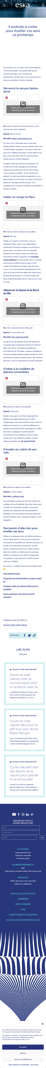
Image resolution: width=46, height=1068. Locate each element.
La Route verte (18, 497)
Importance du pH (23, 853)
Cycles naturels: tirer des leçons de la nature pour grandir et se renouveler (24, 773)
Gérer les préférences (23, 1059)
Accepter (23, 1047)
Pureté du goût (23, 858)
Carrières (23, 899)
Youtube (14, 815)
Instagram (23, 815)
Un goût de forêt (28, 441)
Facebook (18, 815)
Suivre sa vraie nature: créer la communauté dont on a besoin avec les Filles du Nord (24, 681)
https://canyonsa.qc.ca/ (22, 139)
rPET (23, 868)
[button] (43, 1024)
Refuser (23, 1053)
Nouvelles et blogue (23, 894)
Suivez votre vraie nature (23, 19)
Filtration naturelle (23, 856)
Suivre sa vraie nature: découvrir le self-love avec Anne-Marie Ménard (24, 727)
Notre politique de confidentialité (19, 1064)
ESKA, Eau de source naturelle (23, 881)
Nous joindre (34, 1064)
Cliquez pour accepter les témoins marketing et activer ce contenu (23, 109)
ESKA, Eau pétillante (23, 884)
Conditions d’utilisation (23, 915)
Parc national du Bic (20, 337)
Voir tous (23, 654)
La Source (23, 849)
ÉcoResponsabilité (23, 865)
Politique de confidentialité (23, 920)
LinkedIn (27, 815)
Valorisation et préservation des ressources (23, 871)
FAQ (23, 909)
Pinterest (32, 816)
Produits (23, 878)
